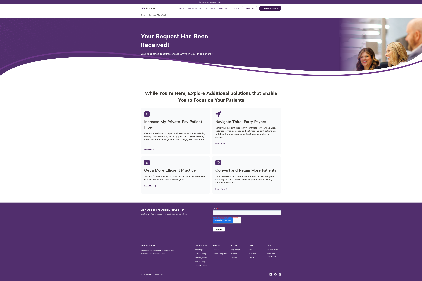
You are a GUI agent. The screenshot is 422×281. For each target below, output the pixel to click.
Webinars (252, 254)
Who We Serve (201, 245)
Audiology (199, 250)
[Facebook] (275, 274)
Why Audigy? (236, 250)
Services (216, 250)
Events (251, 258)
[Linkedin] (270, 274)
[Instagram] (280, 274)
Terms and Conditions (271, 255)
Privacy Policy (272, 250)
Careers (234, 258)
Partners (234, 254)
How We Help (200, 262)
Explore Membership (271, 7)
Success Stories (201, 265)
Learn (251, 245)
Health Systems (201, 258)
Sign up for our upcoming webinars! (211, 2)
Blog (250, 250)
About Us (234, 245)
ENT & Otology (201, 254)
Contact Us (251, 7)
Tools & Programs (220, 254)
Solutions (216, 245)
